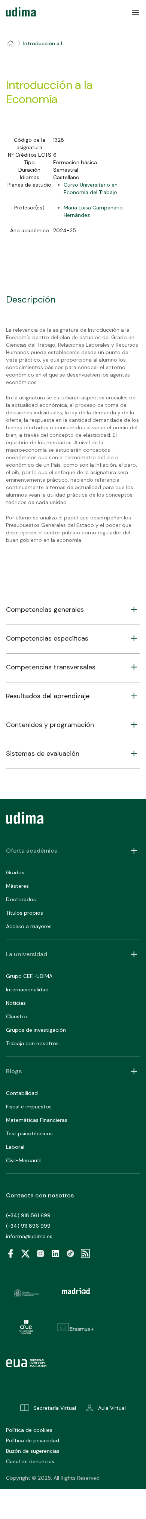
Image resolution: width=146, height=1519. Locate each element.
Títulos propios (24, 912)
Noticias (16, 1003)
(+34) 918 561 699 (28, 1215)
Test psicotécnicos (29, 1133)
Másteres (17, 886)
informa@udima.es (29, 1236)
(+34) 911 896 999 (28, 1225)
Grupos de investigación (36, 1030)
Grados (15, 872)
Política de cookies (29, 1430)
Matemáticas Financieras (36, 1120)
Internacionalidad (27, 989)
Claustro (16, 1016)
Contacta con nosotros (40, 1195)
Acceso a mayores (29, 926)
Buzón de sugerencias (33, 1451)
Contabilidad (22, 1093)
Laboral (15, 1147)
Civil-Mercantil (24, 1160)
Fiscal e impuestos (29, 1106)
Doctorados (21, 899)
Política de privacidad (32, 1440)
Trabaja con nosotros (32, 1043)
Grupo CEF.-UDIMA (29, 976)
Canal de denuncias (30, 1461)
